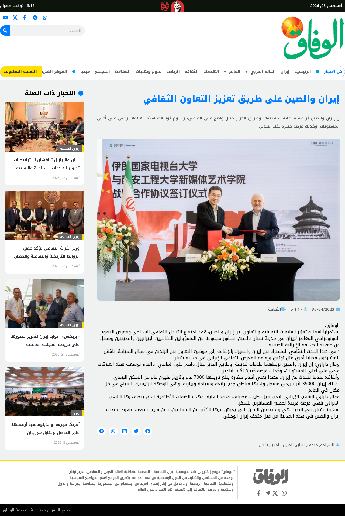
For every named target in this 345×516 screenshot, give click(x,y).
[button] (147, 431)
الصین (288, 445)
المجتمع (102, 71)
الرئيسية (302, 71)
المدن (275, 445)
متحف (312, 445)
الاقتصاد (211, 71)
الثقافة (192, 71)
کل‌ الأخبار (333, 71)
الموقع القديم (53, 71)
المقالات (123, 71)
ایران (300, 445)
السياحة (327, 445)
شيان (263, 445)
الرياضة (173, 71)
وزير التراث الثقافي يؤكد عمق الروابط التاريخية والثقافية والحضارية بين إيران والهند (45, 256)
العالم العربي (263, 71)
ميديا (85, 71)
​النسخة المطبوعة (20, 71)
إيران (285, 71)
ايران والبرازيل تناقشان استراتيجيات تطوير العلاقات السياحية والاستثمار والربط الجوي (46, 168)
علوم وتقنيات (148, 71)
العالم (234, 71)
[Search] (5, 30)
